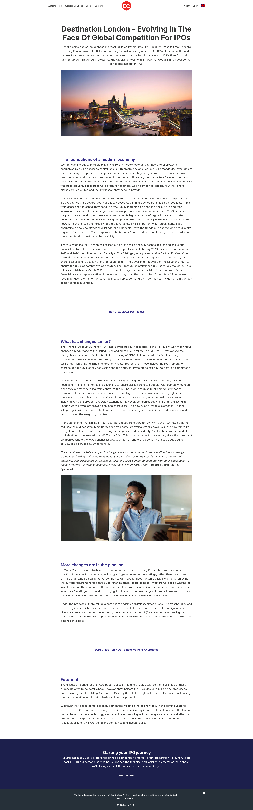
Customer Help (54, 5)
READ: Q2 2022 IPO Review (126, 311)
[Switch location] (203, 6)
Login (195, 5)
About (187, 5)
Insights (89, 5)
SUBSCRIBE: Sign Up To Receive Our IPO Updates (126, 649)
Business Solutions (73, 5)
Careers (99, 5)
